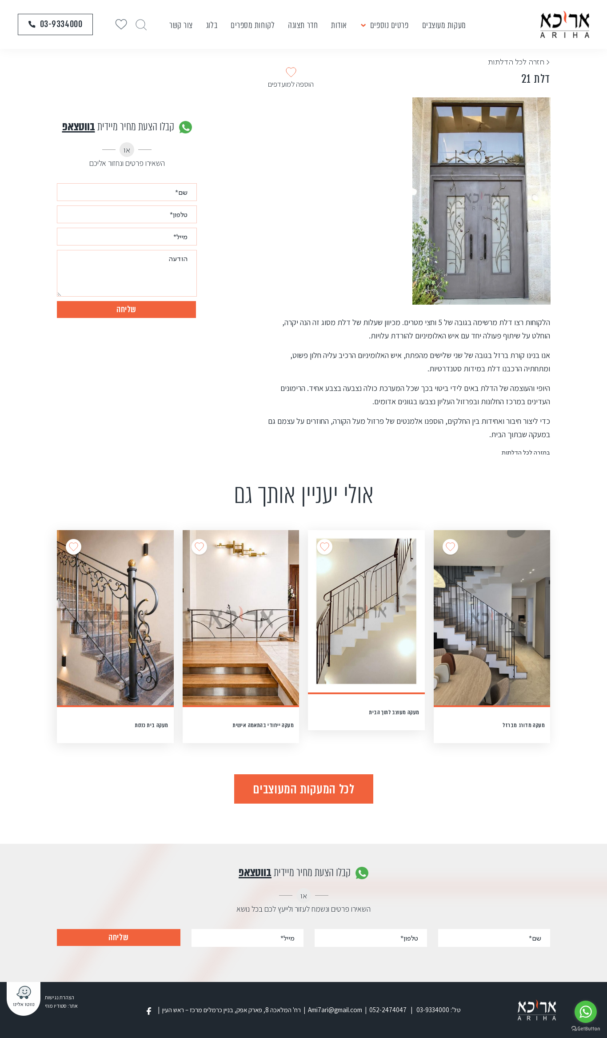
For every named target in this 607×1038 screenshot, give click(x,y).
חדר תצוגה (303, 25)
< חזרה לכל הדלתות (519, 61)
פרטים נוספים (389, 25)
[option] (481, 201)
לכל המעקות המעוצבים (303, 789)
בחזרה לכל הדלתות (526, 452)
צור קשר (181, 25)
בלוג (211, 25)
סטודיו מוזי (56, 1005)
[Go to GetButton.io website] (585, 1029)
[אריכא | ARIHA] (564, 24)
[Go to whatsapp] (586, 1012)
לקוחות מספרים (253, 25)
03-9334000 (61, 24)
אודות (339, 25)
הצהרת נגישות (59, 997)
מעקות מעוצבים (444, 25)
